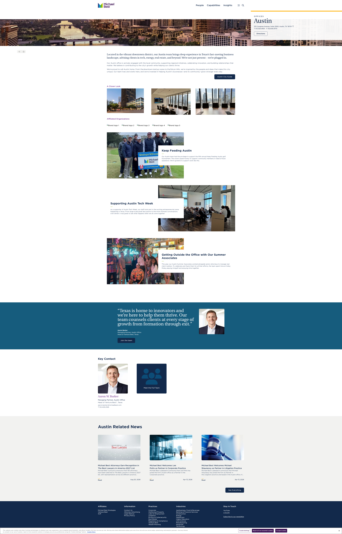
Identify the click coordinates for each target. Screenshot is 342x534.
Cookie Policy (91, 532)
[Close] (339, 531)
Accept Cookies (281, 530)
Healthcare (180, 517)
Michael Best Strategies (107, 510)
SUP (99, 514)
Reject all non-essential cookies (263, 530)
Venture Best (103, 512)
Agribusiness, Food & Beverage (187, 510)
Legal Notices (129, 514)
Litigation (152, 515)
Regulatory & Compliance (158, 521)
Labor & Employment (156, 514)
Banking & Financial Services (187, 512)
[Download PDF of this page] (23, 51)
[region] (171, 531)
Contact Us (128, 510)
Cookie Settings (244, 530)
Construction (181, 514)
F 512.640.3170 (271, 28)
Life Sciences (181, 521)
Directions (260, 34)
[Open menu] (238, 5)
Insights (227, 5)
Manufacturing (181, 522)
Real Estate (152, 519)
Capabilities (213, 5)
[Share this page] (19, 51)
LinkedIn (226, 513)
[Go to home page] (106, 5)
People (200, 5)
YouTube (226, 510)
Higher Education (182, 519)
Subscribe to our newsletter (233, 517)
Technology (180, 526)
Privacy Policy (129, 515)
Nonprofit (179, 524)
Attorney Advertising (132, 512)
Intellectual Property (156, 512)
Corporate (152, 510)
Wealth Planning (154, 524)
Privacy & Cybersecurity (157, 517)
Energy (178, 515)
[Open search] (243, 5)
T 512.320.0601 (259, 28)
